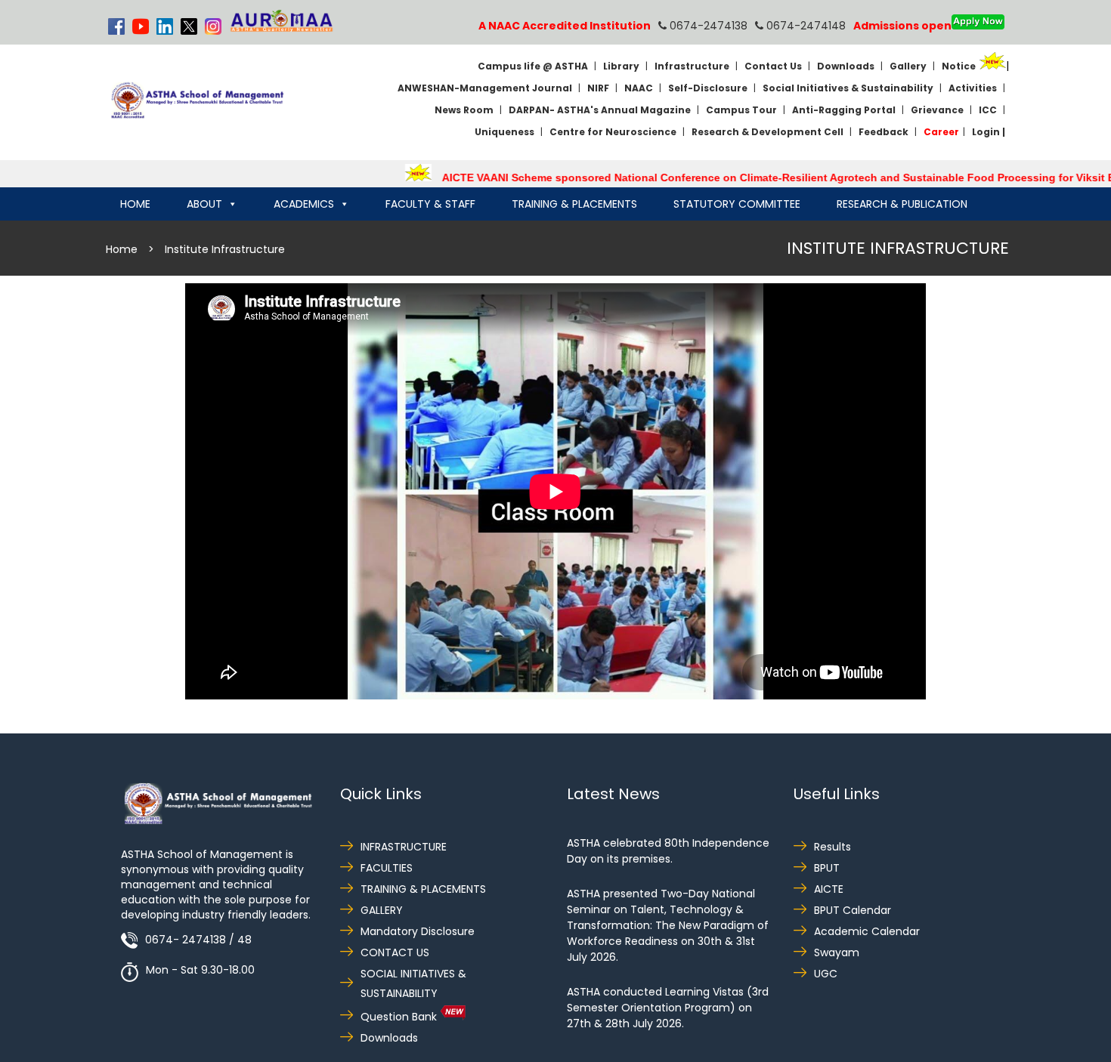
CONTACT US (395, 952)
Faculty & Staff (430, 203)
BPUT (827, 867)
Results (832, 846)
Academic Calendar (867, 931)
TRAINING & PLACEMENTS (423, 889)
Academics (304, 203)
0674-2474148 (804, 25)
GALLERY (382, 910)
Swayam (836, 952)
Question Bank (400, 1016)
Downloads (389, 1037)
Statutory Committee (736, 203)
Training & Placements (574, 203)
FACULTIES (387, 867)
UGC (825, 973)
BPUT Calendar (852, 910)
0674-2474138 (707, 25)
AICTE (828, 889)
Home (135, 203)
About (204, 203)
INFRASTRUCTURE (404, 846)
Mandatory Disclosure (418, 931)
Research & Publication (902, 203)
